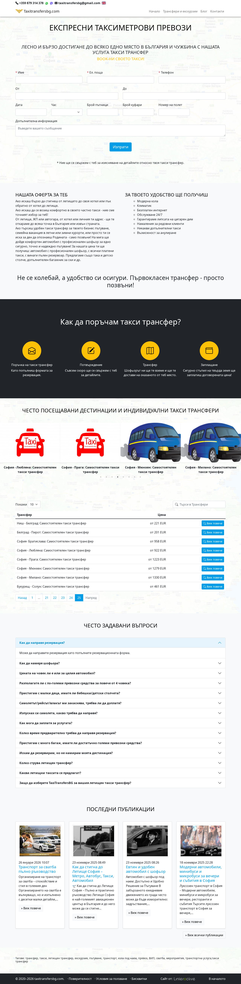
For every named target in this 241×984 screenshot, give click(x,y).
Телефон (167, 72)
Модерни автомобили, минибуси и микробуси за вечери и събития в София (201, 874)
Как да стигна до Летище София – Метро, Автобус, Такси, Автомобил (93, 874)
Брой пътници (97, 105)
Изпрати (120, 146)
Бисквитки (139, 979)
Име (21, 72)
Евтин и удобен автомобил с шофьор (145, 869)
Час (53, 105)
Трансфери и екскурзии (180, 11)
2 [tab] (106, 477)
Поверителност (80, 979)
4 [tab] (118, 477)
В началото (217, 979)
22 (54, 598)
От (17, 89)
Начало (154, 11)
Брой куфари (132, 105)
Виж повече (214, 523)
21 (46, 598)
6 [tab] (129, 477)
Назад (22, 598)
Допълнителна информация (36, 121)
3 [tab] (112, 477)
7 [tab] (135, 477)
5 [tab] (123, 477)
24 (71, 598)
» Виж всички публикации (204, 935)
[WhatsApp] (46, 3)
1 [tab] (101, 477)
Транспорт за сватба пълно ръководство (37, 869)
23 (63, 598)
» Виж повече (31, 908)
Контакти (217, 11)
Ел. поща (96, 72)
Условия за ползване (111, 979)
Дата (18, 105)
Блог (204, 11)
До (125, 89)
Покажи (21, 504)
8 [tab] (140, 477)
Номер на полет (170, 105)
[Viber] (51, 3)
